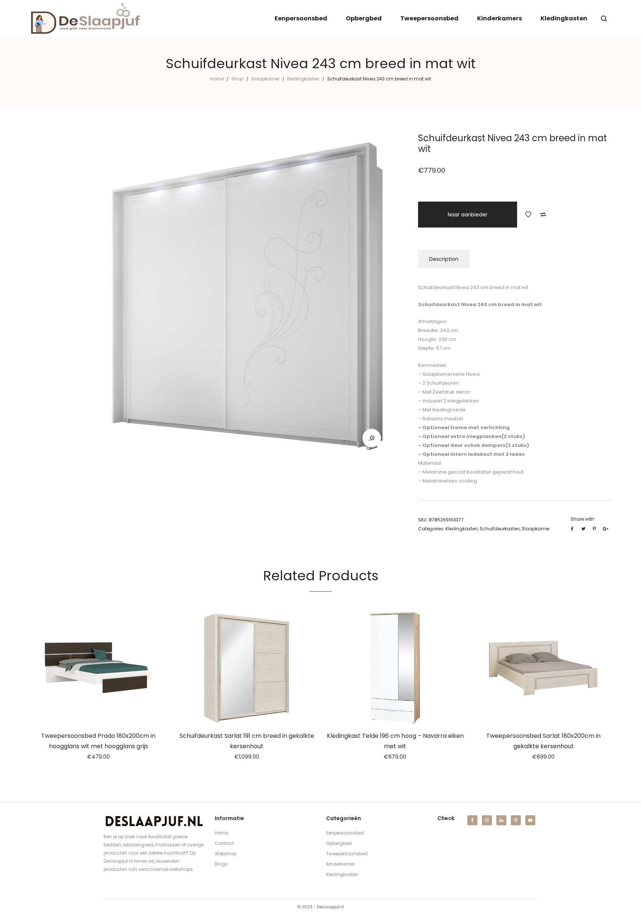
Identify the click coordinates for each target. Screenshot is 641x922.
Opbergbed (339, 843)
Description (443, 259)
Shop (237, 79)
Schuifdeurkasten (500, 528)
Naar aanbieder (467, 214)
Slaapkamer (265, 79)
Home (217, 79)
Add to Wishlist (528, 214)
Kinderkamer (340, 864)
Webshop (225, 853)
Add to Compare (543, 214)
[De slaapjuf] (85, 18)
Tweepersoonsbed (347, 853)
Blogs (221, 864)
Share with (582, 519)
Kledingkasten (303, 79)
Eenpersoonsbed (345, 833)
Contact (224, 843)
